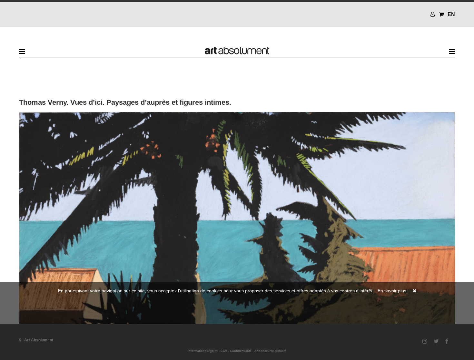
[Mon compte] (433, 14)
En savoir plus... (394, 290)
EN (451, 14)
